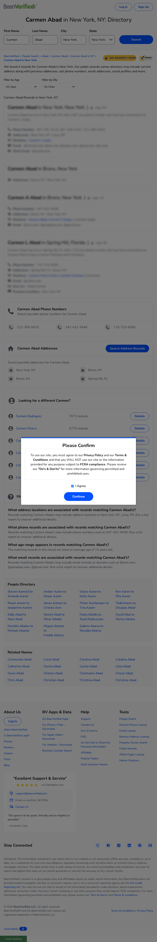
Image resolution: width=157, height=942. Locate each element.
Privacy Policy (93, 455)
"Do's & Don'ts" (49, 469)
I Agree (80, 486)
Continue (78, 496)
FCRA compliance (92, 464)
